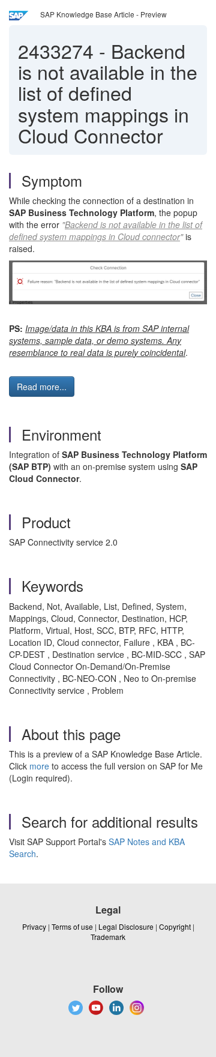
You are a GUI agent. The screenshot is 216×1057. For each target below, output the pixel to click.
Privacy (34, 926)
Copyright (175, 926)
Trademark (108, 937)
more (39, 766)
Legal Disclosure (126, 926)
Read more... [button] (42, 387)
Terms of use (72, 926)
